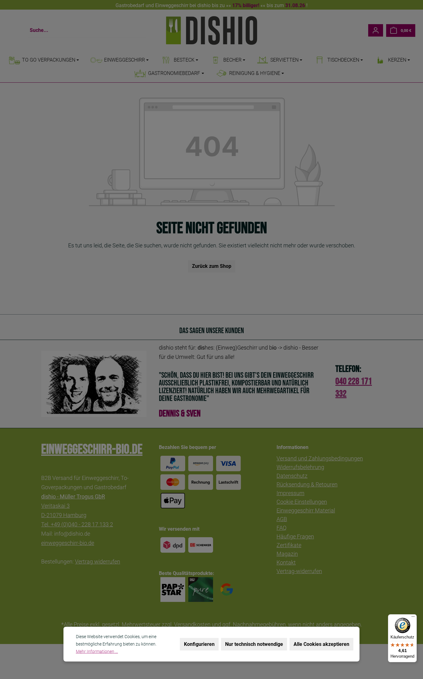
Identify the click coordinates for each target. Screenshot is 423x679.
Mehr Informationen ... (97, 651)
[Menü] (413, 618)
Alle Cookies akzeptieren (321, 644)
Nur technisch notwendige (254, 644)
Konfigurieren (199, 644)
